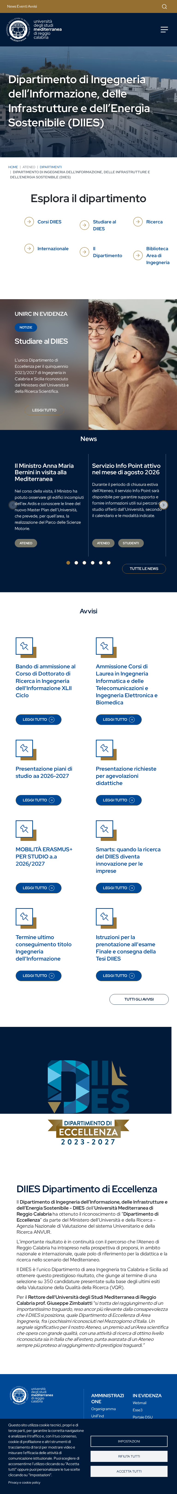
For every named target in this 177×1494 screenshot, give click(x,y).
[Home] (34, 30)
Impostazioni (129, 1441)
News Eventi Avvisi (22, 6)
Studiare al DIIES (104, 225)
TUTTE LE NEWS (144, 568)
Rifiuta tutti (129, 1456)
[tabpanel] (49, 505)
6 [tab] (109, 563)
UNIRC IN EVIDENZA (41, 313)
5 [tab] (101, 563)
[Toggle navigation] (164, 29)
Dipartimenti (51, 167)
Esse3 (138, 1410)
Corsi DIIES (49, 222)
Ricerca (154, 222)
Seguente (164, 505)
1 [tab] (68, 563)
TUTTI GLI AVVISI (139, 999)
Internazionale (53, 249)
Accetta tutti (129, 1471)
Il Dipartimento (107, 252)
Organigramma (103, 1408)
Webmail (139, 1402)
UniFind (97, 1416)
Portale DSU (143, 1417)
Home (13, 167)
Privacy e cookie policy (24, 1482)
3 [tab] (84, 563)
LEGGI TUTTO (48, 411)
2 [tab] (76, 563)
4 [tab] (92, 563)
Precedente (13, 505)
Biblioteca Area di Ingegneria (158, 255)
